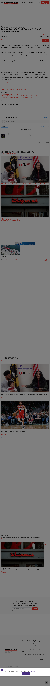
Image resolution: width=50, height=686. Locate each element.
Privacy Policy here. (33, 671)
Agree (26, 673)
